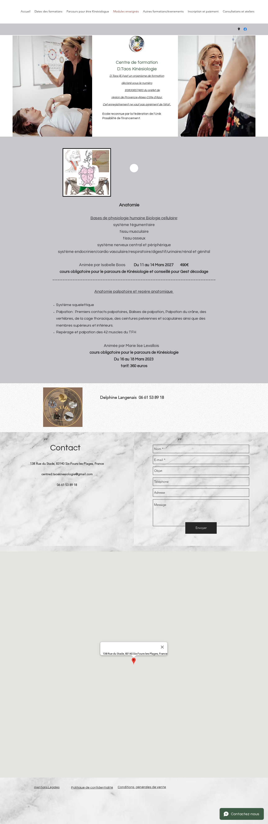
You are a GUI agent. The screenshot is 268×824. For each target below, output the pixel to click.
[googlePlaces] (239, 29)
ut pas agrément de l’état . (154, 104)
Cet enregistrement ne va (120, 104)
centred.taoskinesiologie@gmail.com (67, 474)
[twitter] (245, 29)
